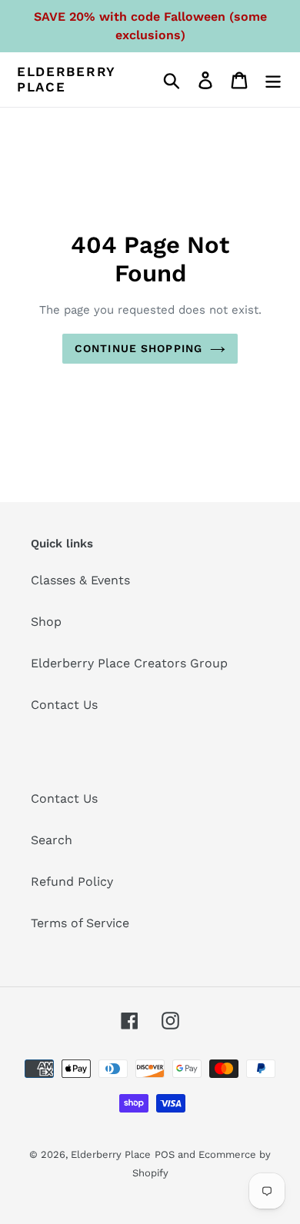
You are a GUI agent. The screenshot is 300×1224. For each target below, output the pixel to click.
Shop (46, 621)
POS (165, 1154)
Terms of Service (80, 923)
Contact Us (64, 704)
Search (51, 840)
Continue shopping (138, 348)
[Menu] (273, 79)
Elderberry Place (66, 79)
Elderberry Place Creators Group (129, 663)
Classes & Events (80, 580)
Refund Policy (72, 881)
